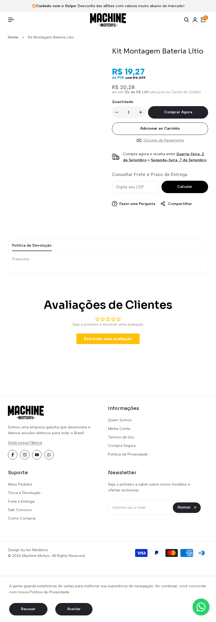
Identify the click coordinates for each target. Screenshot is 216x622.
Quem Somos (120, 420)
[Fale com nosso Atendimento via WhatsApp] (201, 607)
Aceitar (74, 609)
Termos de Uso (121, 437)
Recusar (28, 609)
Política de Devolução (32, 245)
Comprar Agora (178, 112)
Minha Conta (119, 429)
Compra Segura (122, 445)
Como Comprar (22, 518)
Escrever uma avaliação (108, 338)
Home (13, 37)
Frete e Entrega (21, 501)
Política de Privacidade (128, 454)
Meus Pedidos (20, 484)
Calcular (184, 186)
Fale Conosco (20, 510)
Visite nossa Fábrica (25, 442)
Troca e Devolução (24, 493)
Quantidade (122, 102)
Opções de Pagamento (164, 140)
